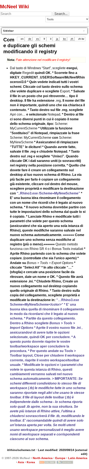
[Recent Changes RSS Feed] (47, 462)
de (29, 38)
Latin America (77, 458)
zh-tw (81, 38)
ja (57, 38)
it (50, 38)
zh (72, 38)
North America (43, 458)
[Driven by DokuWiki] (65, 462)
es (37, 38)
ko (64, 38)
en (22, 38)
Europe (60, 458)
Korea (31, 462)
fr (44, 38)
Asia (21, 462)
